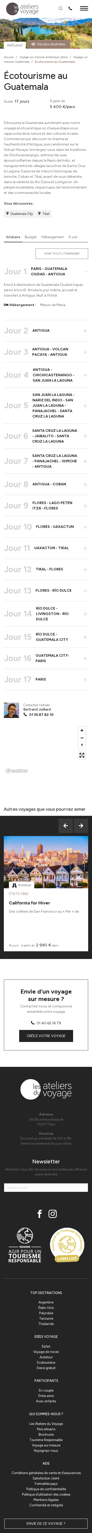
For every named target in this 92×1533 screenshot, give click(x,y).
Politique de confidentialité (46, 1489)
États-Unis (46, 1308)
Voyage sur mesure (46, 1445)
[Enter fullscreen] (82, 755)
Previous (66, 826)
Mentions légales (46, 1500)
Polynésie (46, 1313)
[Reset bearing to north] (82, 745)
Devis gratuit (46, 1368)
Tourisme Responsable (46, 1440)
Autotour (46, 1357)
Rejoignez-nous (46, 1451)
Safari (46, 1346)
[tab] (13, 237)
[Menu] (84, 9)
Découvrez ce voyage (46, 875)
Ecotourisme (46, 1362)
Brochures (46, 1434)
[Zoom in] (82, 730)
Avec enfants (46, 1401)
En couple (46, 1390)
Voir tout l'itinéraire (62, 253)
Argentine (46, 1302)
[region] (46, 749)
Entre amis (46, 1396)
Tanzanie (46, 1318)
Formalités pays (46, 1484)
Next (81, 826)
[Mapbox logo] (16, 771)
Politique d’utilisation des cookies (46, 1494)
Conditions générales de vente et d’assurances (46, 1473)
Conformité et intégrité (46, 1505)
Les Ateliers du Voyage (46, 1424)
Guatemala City (21, 214)
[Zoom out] (82, 738)
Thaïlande (46, 1324)
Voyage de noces (46, 1352)
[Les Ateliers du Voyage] (19, 9)
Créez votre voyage (46, 1036)
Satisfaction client (46, 1478)
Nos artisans (46, 1429)
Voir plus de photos (51, 44)
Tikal (45, 214)
